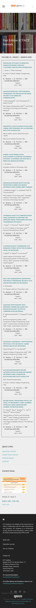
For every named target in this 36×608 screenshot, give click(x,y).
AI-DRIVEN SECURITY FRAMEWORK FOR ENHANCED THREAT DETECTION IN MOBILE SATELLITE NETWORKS (17, 248)
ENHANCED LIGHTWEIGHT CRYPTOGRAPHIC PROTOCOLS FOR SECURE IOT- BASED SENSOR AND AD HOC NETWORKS (18, 344)
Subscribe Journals (8, 544)
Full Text (18, 79)
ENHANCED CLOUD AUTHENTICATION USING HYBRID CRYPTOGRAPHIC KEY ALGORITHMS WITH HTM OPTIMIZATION (18, 128)
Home (19, 49)
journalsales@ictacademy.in (11, 577)
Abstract (7, 79)
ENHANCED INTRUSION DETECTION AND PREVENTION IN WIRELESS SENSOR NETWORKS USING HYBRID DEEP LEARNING (17, 185)
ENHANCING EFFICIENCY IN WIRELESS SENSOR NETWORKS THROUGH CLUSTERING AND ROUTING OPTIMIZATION (17, 65)
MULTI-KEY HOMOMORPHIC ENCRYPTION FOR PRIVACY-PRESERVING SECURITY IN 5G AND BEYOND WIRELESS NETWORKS (17, 281)
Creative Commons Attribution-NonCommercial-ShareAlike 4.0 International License (19, 601)
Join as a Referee (8, 548)
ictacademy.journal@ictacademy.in (13, 583)
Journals (25, 49)
